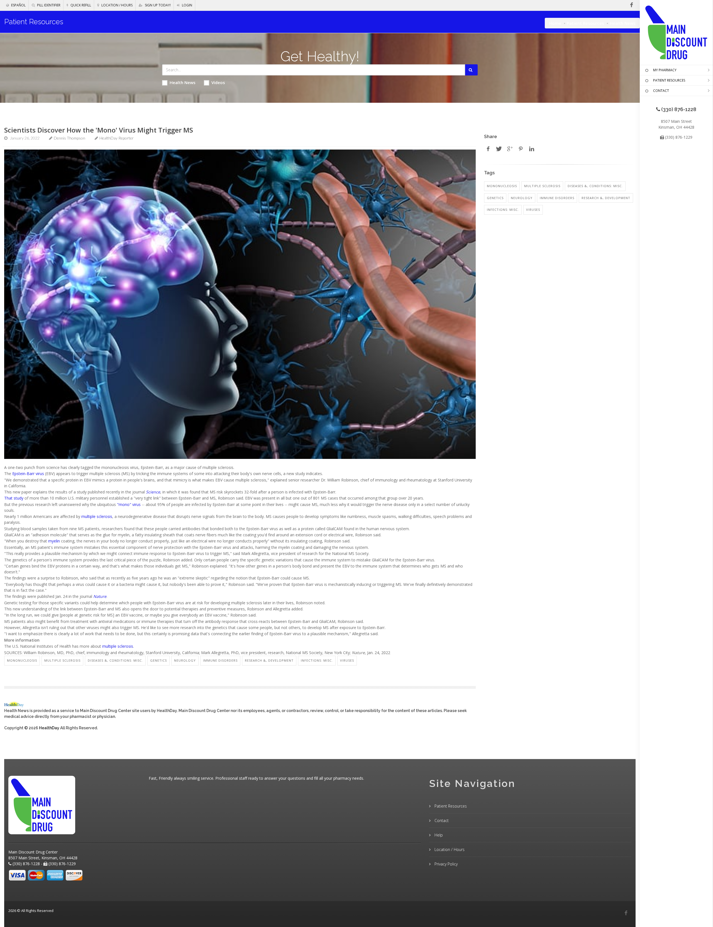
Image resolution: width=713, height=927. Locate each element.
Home (555, 23)
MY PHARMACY (665, 70)
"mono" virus (129, 504)
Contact (441, 820)
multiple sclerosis (96, 516)
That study (13, 498)
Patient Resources (585, 23)
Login (186, 5)
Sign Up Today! (157, 5)
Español (18, 5)
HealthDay (49, 728)
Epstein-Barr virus (28, 473)
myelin (54, 541)
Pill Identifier (48, 5)
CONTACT (661, 90)
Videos (218, 82)
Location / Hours (117, 5)
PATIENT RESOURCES (669, 80)
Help (438, 835)
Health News (183, 82)
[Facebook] (626, 913)
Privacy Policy (445, 864)
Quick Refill (80, 5)
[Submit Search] (471, 69)
